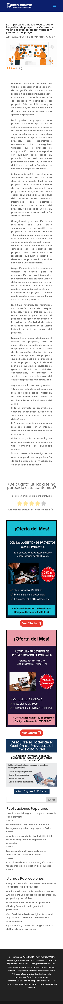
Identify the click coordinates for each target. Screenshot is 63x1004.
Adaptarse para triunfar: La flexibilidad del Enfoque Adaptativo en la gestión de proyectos (29, 840)
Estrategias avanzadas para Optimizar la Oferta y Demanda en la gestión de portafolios (28, 906)
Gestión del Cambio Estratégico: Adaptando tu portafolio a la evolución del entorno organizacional (30, 918)
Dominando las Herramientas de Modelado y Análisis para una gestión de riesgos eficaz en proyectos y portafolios (31, 895)
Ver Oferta (29, 623)
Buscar (51, 799)
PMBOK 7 (50, 36)
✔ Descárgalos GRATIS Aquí (31, 791)
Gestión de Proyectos (33, 36)
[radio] (19, 504)
